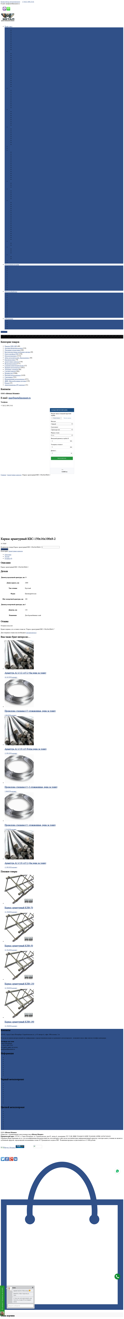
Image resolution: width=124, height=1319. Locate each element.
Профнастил (13, 181)
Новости (11, 323)
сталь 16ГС (17, 75)
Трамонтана (16, 214)
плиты (18, 131)
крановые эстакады (19, 284)
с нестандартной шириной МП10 (27, 158)
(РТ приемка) (19, 146)
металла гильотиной (17, 307)
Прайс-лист (8, 26)
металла (16, 315)
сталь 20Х (17, 82)
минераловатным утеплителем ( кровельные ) (28, 193)
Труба (14, 121)
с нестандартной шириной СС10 (27, 156)
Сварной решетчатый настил (14, 365)
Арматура (15, 30)
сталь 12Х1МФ (19, 71)
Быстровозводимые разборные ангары (17, 352)
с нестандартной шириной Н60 (27, 175)
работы (18, 311)
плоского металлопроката (20, 299)
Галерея (11, 326)
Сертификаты (13, 321)
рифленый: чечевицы (21, 63)
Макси (14, 206)
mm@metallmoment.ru (20, 398)
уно (16, 220)
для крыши (20, 183)
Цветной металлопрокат (13, 375)
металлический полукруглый (26, 249)
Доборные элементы (11, 369)
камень (18, 129)
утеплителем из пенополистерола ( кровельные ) (29, 195)
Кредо (14, 239)
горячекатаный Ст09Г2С (22, 59)
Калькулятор (9, 1103)
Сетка (14, 42)
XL (17, 232)
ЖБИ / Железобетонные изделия (15, 381)
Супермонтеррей (18, 204)
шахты (18, 137)
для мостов (20, 270)
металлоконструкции (21, 272)
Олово (14, 102)
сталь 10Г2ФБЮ (19, 65)
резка (13, 297)
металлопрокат (16, 28)
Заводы (7, 1063)
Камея (14, 235)
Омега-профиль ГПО (12, 354)
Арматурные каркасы (12, 362)
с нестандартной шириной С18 (27, 166)
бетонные (19, 139)
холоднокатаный (19, 55)
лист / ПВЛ (23, 53)
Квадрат (15, 34)
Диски (14, 125)
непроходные (19, 133)
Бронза (14, 92)
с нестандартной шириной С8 (26, 152)
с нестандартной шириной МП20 (27, 164)
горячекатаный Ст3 (20, 61)
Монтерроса (16, 212)
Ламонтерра (16, 228)
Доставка (12, 328)
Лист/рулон (16, 119)
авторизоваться (31, 633)
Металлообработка (11, 292)
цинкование (15, 295)
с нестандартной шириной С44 (27, 173)
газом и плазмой (16, 309)
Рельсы (11, 262)
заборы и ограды (17, 278)
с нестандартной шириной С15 (27, 160)
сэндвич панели (23, 191)
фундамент (20, 135)
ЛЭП (13, 286)
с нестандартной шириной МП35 (27, 170)
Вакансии (12, 324)
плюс (16, 216)
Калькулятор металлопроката (10, 2)
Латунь (14, 96)
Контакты (4, 332)
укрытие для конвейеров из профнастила (25, 148)
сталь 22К (17, 84)
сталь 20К (17, 79)
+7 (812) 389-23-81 (28, 2)
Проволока (16, 40)
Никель (14, 100)
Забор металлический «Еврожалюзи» (17, 358)
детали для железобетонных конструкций (26, 290)
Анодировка (13, 293)
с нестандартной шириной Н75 (27, 177)
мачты (16, 280)
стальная (17, 38)
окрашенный (21, 185)
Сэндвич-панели (14, 189)
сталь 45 (17, 86)
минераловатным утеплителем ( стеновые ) (27, 197)
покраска (16, 303)
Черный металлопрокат (12, 367)
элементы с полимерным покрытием (28, 243)
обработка (15, 313)
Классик (15, 224)
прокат (14, 51)
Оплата (7, 1075)
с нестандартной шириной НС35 (27, 171)
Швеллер (15, 48)
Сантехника (12, 261)
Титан (14, 106)
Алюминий (16, 90)
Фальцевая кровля (11, 364)
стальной (17, 36)
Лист (6, 1091)
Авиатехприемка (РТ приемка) (15, 385)
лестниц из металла (20, 282)
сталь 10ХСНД (19, 67)
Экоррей (15, 208)
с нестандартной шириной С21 (27, 168)
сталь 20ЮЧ (18, 81)
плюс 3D (18, 218)
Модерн (15, 233)
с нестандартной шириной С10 (27, 154)
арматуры (15, 305)
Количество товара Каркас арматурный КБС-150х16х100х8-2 (21, 547)
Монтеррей (16, 202)
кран (13, 274)
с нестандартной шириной (22, 150)
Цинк (14, 108)
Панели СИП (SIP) (11, 346)
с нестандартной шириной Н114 (27, 179)
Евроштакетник (14, 247)
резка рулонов (21, 301)
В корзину (4, 549)
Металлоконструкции (12, 264)
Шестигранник (17, 50)
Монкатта (15, 222)
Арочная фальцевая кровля (13, 348)
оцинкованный (19, 57)
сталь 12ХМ (18, 73)
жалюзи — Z (18, 257)
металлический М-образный (25, 253)
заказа (11, 1073)
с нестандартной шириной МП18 (27, 162)
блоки (19, 142)
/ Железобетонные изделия (19, 127)
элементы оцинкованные (24, 245)
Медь (14, 98)
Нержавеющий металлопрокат (15, 379)
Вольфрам (15, 94)
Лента (14, 111)
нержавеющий (19, 117)
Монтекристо (16, 210)
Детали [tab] (7, 556)
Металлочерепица (14, 201)
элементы (15, 241)
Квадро (14, 237)
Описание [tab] (8, 555)
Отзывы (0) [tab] (8, 558)
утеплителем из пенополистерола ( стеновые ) (28, 199)
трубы (14, 288)
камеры (18, 144)
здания (17, 268)
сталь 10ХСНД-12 (20, 69)
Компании (9, 319)
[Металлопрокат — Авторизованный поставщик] (1, 1147)
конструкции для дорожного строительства (26, 266)
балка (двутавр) (21, 32)
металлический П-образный (25, 251)
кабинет (10, 1071)
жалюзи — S (18, 259)
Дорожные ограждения (12, 350)
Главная (3, 475)
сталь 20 (17, 77)
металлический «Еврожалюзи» (21, 255)
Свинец (15, 104)
